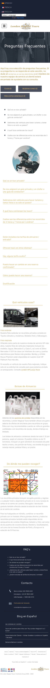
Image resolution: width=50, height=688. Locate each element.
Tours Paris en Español (18, 662)
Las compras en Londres (13, 624)
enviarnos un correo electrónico (21, 74)
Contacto (25, 657)
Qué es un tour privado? (17, 110)
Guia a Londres (8, 654)
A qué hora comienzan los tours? (20, 130)
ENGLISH (8, 12)
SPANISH (8, 3)
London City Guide (32, 662)
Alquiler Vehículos (24, 654)
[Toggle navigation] (4, 26)
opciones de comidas (23, 418)
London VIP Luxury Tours (30, 370)
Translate (20, 18)
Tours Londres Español (22, 651)
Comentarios (41, 651)
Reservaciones (41, 654)
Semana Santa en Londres (14, 642)
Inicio (6, 651)
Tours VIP (33, 651)
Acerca (11, 651)
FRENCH (8, 7)
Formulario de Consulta (21, 603)
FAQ (16, 654)
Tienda (33, 654)
